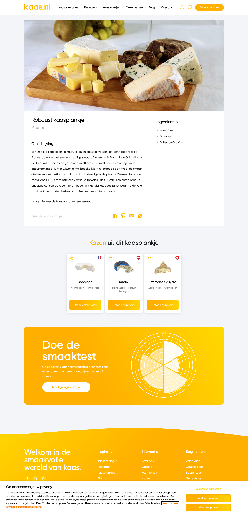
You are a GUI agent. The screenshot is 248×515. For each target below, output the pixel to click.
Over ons (166, 7)
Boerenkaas (194, 472)
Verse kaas (193, 461)
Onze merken (134, 7)
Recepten (90, 7)
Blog (152, 7)
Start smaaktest (209, 7)
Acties (146, 478)
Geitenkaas (193, 478)
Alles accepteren (208, 507)
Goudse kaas (194, 466)
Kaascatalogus (68, 7)
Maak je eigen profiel (66, 387)
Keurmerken (149, 472)
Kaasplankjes (111, 7)
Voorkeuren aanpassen (208, 488)
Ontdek (147, 466)
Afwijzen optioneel (208, 498)
